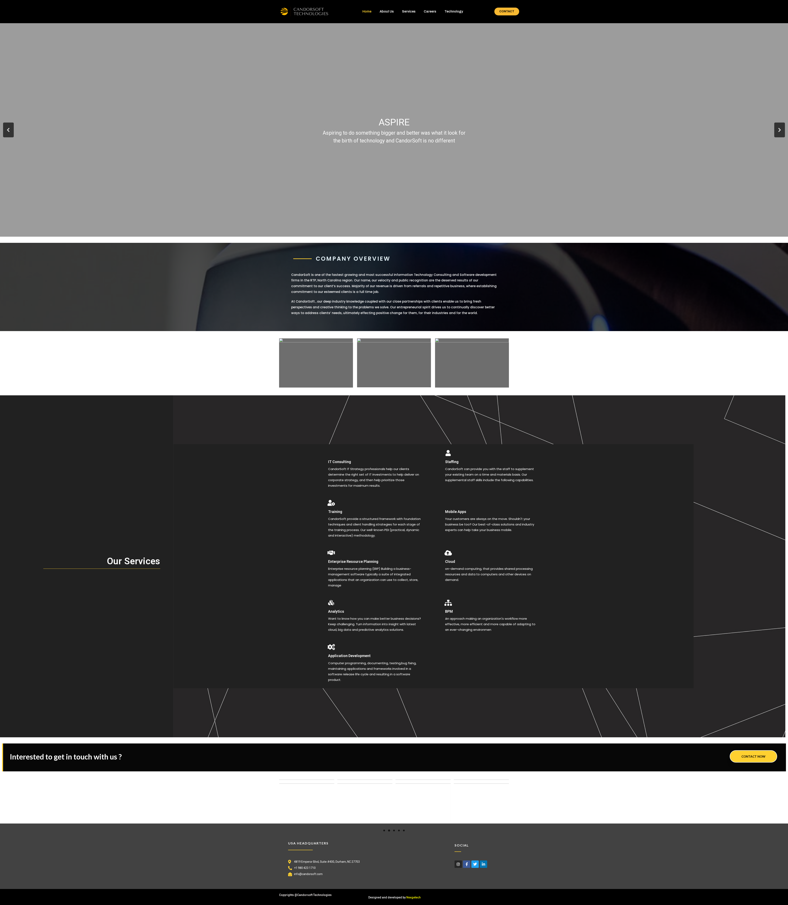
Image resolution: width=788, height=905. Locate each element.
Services (409, 11)
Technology (453, 11)
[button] (8, 130)
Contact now (753, 756)
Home (366, 11)
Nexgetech (413, 897)
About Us (387, 11)
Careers (430, 11)
